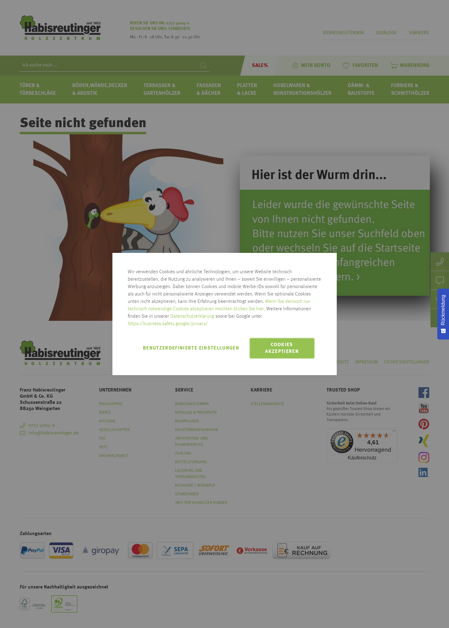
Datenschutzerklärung (192, 316)
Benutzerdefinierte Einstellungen (191, 348)
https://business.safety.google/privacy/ (168, 323)
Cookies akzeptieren (282, 348)
